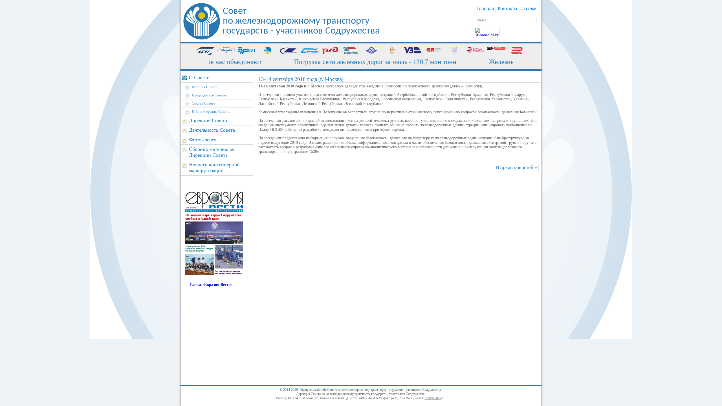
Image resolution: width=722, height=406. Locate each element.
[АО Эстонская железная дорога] (516, 51)
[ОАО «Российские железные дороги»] (330, 51)
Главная (485, 8)
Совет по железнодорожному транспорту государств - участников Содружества (301, 21)
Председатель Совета (209, 95)
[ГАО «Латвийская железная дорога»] (475, 51)
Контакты (507, 8)
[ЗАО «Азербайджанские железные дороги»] (205, 51)
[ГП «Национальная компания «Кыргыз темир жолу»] (288, 51)
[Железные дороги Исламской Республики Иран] (454, 51)
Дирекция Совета (208, 120)
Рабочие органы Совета (211, 111)
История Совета (204, 87)
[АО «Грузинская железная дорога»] (433, 51)
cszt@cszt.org (434, 398)
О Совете (199, 77)
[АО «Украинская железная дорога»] (412, 51)
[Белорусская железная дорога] (247, 51)
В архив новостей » (516, 167)
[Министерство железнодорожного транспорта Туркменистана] (371, 51)
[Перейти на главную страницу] (201, 38)
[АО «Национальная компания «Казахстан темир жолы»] (267, 51)
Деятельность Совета (212, 130)
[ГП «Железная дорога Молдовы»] (309, 51)
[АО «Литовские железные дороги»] (495, 51)
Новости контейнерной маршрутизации (214, 167)
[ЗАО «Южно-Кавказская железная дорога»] (226, 51)
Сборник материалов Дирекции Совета (212, 152)
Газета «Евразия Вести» (211, 285)
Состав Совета (203, 103)
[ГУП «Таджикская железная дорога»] (350, 51)
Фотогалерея (202, 139)
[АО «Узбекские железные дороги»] (392, 51)
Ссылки (528, 8)
